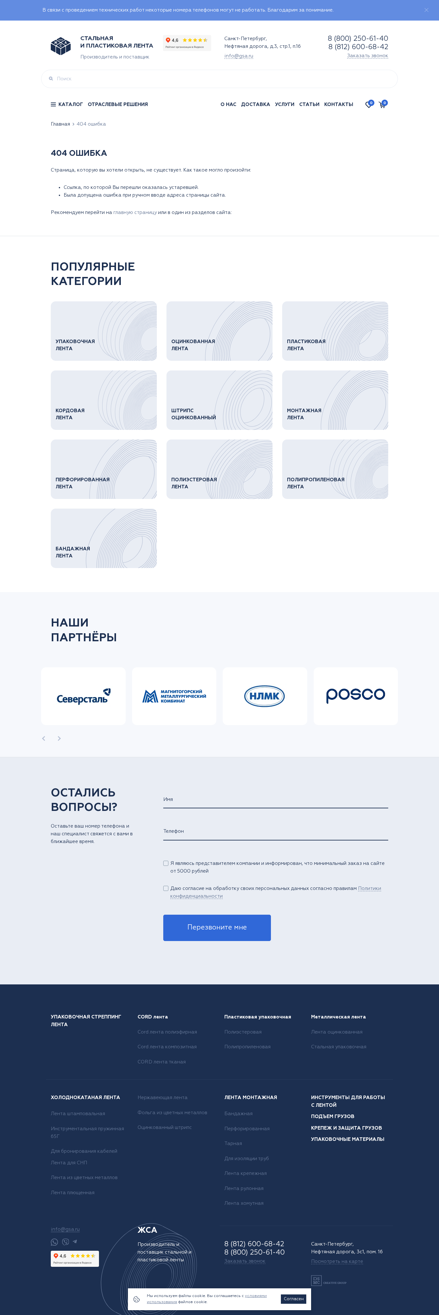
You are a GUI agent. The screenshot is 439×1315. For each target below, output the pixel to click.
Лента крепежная (245, 1173)
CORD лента (153, 1017)
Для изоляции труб (246, 1158)
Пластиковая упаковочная (257, 1017)
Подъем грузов (332, 1116)
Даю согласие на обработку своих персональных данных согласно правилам (275, 892)
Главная (60, 124)
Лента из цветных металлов (84, 1177)
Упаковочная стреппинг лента (86, 1021)
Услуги (284, 104)
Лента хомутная (244, 1203)
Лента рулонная (244, 1188)
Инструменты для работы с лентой (348, 1101)
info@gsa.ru (238, 56)
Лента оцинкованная (337, 1032)
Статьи (309, 104)
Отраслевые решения (118, 104)
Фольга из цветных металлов (172, 1112)
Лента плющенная (72, 1192)
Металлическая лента (338, 1017)
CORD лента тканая (162, 1062)
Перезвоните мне (217, 927)
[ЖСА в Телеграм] (75, 1241)
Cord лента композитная (167, 1046)
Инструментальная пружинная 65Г (87, 1132)
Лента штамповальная (78, 1113)
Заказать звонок (367, 55)
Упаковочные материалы (347, 1139)
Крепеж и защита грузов (346, 1128)
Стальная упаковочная (338, 1046)
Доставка (255, 104)
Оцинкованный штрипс (165, 1127)
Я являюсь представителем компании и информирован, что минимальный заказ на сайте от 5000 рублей (277, 867)
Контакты (338, 104)
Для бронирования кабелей (84, 1151)
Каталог (70, 104)
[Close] (426, 10)
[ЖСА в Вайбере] (65, 1241)
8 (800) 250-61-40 (358, 39)
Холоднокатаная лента (85, 1097)
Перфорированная (247, 1128)
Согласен (294, 1299)
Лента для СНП (69, 1162)
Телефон (173, 831)
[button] (43, 738)
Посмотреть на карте (337, 1261)
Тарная (233, 1143)
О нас (228, 104)
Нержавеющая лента (163, 1097)
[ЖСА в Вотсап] (54, 1241)
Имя (168, 799)
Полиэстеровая (243, 1032)
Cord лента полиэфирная (167, 1032)
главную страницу (135, 212)
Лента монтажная (250, 1097)
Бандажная (238, 1113)
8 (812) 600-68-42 (358, 47)
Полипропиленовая (247, 1046)
